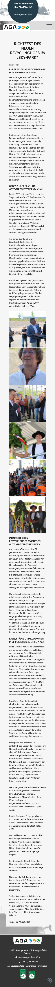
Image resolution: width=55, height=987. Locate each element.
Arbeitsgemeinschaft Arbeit (16, 27)
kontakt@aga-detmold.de (29, 957)
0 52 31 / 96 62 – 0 (29, 961)
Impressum (43, 965)
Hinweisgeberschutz (15, 965)
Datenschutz (31, 965)
